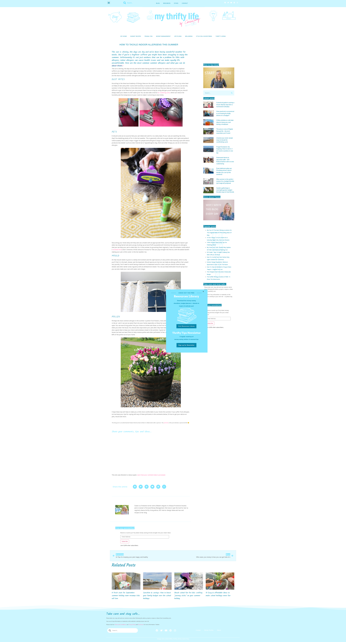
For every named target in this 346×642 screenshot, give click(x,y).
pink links (166, 422)
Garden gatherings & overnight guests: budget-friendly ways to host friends (225, 190)
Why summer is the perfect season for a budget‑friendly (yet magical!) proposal (225, 181)
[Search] (231, 92)
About (219, 630)
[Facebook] (225, 2)
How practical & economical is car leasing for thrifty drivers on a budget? (225, 113)
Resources (166, 3)
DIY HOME (123, 36)
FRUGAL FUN (148, 36)
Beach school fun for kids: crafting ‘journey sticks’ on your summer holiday (188, 595)
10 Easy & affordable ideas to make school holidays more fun (218, 594)
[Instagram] (237, 2)
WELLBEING (188, 36)
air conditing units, (164, 93)
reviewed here (117, 249)
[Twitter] (228, 2)
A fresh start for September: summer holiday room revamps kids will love (126, 595)
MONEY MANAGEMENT (163, 36)
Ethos (176, 3)
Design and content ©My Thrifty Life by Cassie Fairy (173, 639)
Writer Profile (208, 630)
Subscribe (209, 324)
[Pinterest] (234, 2)
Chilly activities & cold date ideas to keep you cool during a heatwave (225, 122)
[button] (108, 2)
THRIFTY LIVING (221, 36)
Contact (185, 3)
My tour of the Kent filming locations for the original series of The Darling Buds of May (219, 232)
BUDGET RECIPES (135, 36)
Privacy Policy (132, 624)
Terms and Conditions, (120, 624)
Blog (158, 3)
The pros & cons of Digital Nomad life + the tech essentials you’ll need (224, 131)
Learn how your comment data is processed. (151, 475)
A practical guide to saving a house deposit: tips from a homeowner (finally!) (225, 104)
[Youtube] (231, 2)
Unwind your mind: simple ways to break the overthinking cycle (224, 140)
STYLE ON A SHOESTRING (204, 36)
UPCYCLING (177, 36)
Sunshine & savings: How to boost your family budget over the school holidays (157, 595)
